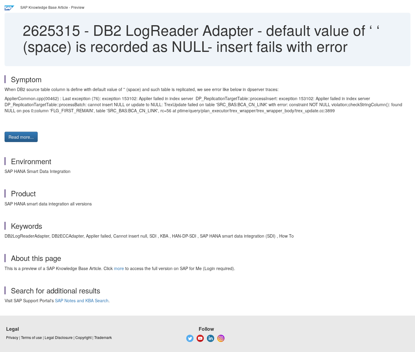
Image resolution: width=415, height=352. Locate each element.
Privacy (12, 337)
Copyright (83, 337)
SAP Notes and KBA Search (81, 300)
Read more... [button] (21, 137)
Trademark (103, 337)
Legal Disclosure (59, 337)
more (119, 268)
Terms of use (31, 337)
